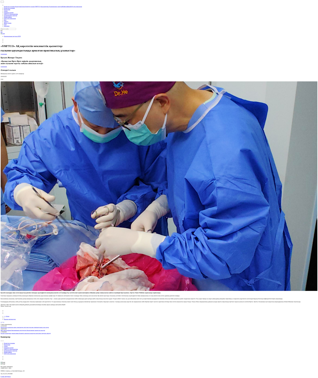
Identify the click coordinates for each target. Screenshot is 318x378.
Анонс (23, 6)
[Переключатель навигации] (2, 2)
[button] (5, 5)
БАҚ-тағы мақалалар (76, 6)
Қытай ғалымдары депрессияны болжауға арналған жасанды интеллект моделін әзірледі (26, 333)
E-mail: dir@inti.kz (6, 376)
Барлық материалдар (10, 319)
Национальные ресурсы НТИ (12, 36)
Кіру (5, 20)
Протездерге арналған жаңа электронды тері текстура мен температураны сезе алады (25, 327)
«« (1, 322)
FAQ (5, 24)
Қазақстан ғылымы (9, 6)
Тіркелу (6, 21)
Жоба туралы (7, 23)
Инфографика (66, 6)
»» (3, 322)
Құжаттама (18, 6)
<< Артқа (6, 316)
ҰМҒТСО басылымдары (42, 6)
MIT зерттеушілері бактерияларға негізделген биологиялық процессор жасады (23, 330)
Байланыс (7, 26)
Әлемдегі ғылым (30, 6)
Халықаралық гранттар (55, 6)
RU (2, 32)
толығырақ (4, 54)
